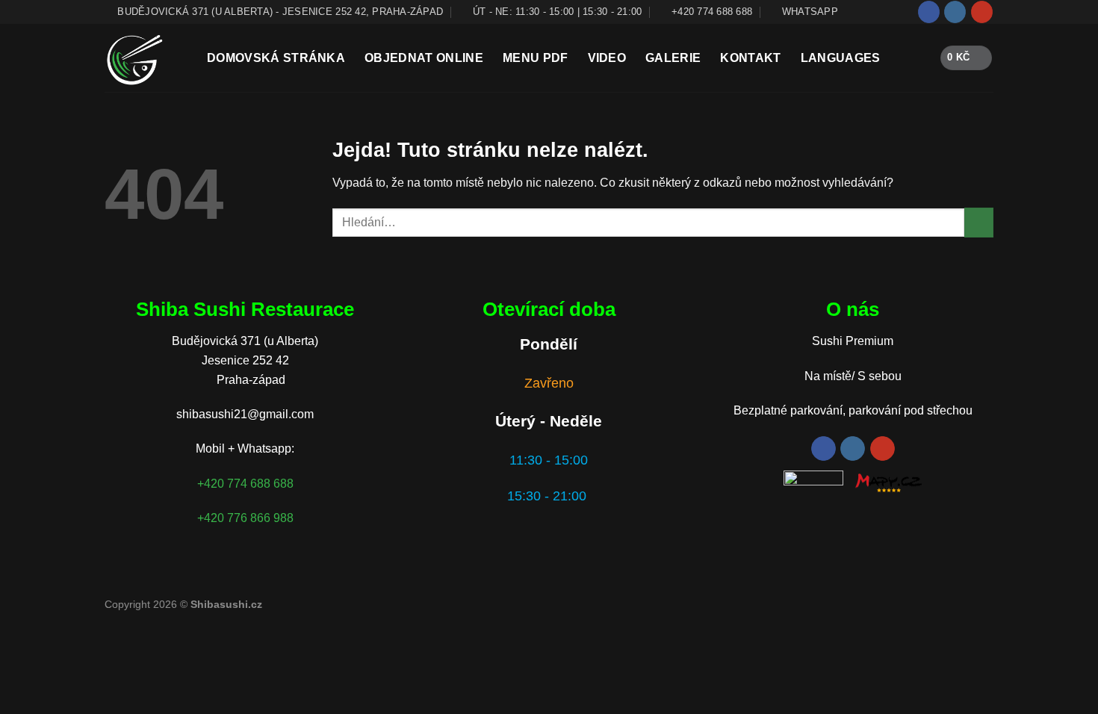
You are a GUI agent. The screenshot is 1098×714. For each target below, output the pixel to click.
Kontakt (750, 58)
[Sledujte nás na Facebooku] (929, 12)
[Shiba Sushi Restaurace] (144, 58)
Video (607, 58)
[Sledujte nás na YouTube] (982, 12)
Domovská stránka (276, 58)
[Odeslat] (978, 222)
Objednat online (424, 58)
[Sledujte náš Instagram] (955, 12)
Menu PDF (535, 58)
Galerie (673, 58)
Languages (841, 58)
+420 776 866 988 (245, 518)
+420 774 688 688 (245, 483)
